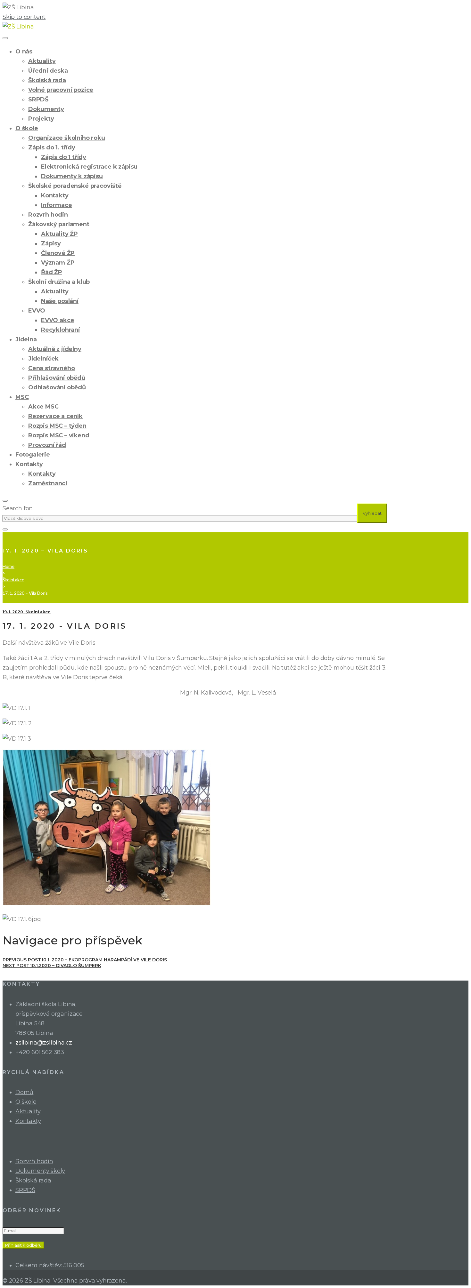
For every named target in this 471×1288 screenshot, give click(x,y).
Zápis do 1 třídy (63, 157)
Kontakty (55, 195)
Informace (56, 205)
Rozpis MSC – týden (57, 425)
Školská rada (47, 80)
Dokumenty (46, 109)
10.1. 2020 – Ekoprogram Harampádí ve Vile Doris (85, 960)
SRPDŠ (38, 99)
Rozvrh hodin (48, 214)
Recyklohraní (60, 329)
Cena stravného (51, 368)
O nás (23, 51)
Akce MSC (43, 406)
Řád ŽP (51, 272)
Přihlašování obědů (56, 377)
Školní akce (13, 579)
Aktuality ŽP (59, 233)
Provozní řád (47, 445)
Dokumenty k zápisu (72, 176)
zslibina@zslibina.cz (43, 1042)
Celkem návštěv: (39, 1265)
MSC (22, 397)
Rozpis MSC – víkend (58, 435)
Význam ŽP (57, 262)
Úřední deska (48, 70)
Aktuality (41, 61)
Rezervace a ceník (55, 416)
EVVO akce (57, 320)
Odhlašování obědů (57, 387)
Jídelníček (43, 358)
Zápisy (51, 243)
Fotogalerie (32, 454)
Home (8, 566)
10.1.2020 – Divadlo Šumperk (52, 965)
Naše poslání (59, 301)
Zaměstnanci (47, 483)
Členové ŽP (58, 253)
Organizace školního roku (66, 137)
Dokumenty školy (40, 1170)
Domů (24, 1092)
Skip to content (24, 16)
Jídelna (26, 339)
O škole (26, 128)
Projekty (41, 118)
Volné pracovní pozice (60, 89)
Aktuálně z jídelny (54, 349)
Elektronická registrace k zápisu (89, 166)
